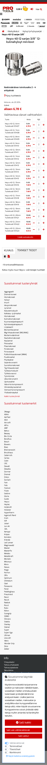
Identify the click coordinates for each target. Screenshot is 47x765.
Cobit (6, 461)
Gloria (6, 496)
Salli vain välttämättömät (18, 730)
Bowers (7, 444)
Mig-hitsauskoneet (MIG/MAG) (16, 332)
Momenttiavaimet (11, 330)
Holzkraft (8, 507)
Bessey (7, 433)
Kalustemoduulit (11, 311)
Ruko (6, 608)
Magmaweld (9, 545)
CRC (5, 463)
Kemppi (7, 531)
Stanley (7, 624)
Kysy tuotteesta (13, 95)
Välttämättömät (17, 743)
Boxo (6, 447)
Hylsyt (7, 300)
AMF (6, 428)
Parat (6, 589)
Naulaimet (8, 341)
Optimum (8, 578)
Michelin (7, 559)
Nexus (6, 567)
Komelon (7, 537)
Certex (6, 458)
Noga (6, 570)
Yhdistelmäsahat (11, 392)
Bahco (6, 431)
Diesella (7, 469)
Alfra (6, 425)
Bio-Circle (8, 436)
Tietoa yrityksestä (11, 665)
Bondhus (7, 439)
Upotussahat (9, 381)
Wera (6, 641)
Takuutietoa (8, 670)
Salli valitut (23, 736)
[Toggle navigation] (1, 14)
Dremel (7, 474)
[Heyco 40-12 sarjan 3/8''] (23, 64)
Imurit (6, 302)
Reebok (7, 602)
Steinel (7, 627)
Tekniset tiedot (27, 250)
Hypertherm (9, 512)
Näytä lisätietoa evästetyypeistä (21, 756)
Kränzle (7, 540)
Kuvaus (8, 250)
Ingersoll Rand (10, 515)
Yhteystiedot (9, 662)
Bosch (6, 441)
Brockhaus (8, 452)
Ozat (6, 583)
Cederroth (8, 455)
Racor (6, 597)
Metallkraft (8, 556)
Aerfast (7, 417)
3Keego (7, 411)
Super (6, 630)
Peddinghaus (9, 591)
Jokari (6, 523)
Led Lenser (8, 542)
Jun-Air (7, 526)
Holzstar (7, 510)
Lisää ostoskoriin (25, 237)
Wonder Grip (9, 643)
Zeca (6, 646)
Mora (6, 564)
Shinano (7, 619)
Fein (6, 482)
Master (7, 548)
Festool (7, 488)
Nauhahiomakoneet (12, 338)
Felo (6, 485)
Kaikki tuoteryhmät (12, 396)
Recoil (6, 600)
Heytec (7, 504)
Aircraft (7, 422)
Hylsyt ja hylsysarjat (32, 31)
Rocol (6, 605)
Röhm (6, 611)
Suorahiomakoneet (12, 365)
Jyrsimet (7, 308)
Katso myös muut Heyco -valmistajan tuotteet (23, 270)
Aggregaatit (9, 291)
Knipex (7, 534)
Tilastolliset (15, 749)
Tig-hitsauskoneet (11, 368)
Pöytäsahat (8, 360)
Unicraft (7, 638)
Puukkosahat (9, 357)
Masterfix (8, 551)
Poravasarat (9, 351)
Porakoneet (8, 349)
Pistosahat (8, 343)
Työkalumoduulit (11, 371)
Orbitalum (8, 581)
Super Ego (8, 632)
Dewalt (7, 466)
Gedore (7, 493)
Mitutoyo (7, 561)
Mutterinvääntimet (11, 335)
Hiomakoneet (9, 297)
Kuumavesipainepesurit (13, 321)
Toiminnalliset (16, 746)
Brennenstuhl (9, 450)
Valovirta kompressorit (13, 384)
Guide (6, 499)
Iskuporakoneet (10, 305)
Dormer (7, 471)
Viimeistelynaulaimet (12, 387)
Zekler (6, 649)
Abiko (6, 414)
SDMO (6, 616)
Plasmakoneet (10, 346)
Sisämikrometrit (10, 362)
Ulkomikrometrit (11, 379)
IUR (5, 521)
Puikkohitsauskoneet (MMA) (15, 354)
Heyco (6, 501)
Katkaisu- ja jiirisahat (12, 313)
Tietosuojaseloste (11, 667)
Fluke (6, 491)
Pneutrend (8, 594)
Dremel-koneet (10, 294)
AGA (6, 420)
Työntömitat (9, 376)
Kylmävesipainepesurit (13, 324)
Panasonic (8, 586)
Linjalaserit (8, 327)
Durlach (7, 480)
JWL (6, 529)
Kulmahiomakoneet (12, 319)
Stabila (7, 621)
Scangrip (7, 613)
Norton (7, 572)
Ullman (7, 635)
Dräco (6, 477)
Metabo (7, 553)
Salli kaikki (25, 722)
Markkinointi (15, 752)
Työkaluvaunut (10, 373)
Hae (37, 9)
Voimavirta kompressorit (14, 390)
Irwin (6, 518)
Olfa (5, 575)
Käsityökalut (14, 31)
